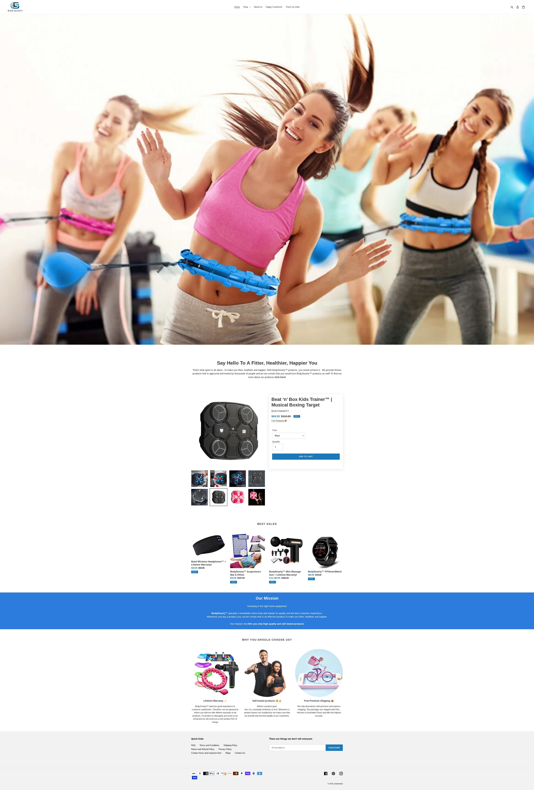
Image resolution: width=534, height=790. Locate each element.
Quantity (276, 441)
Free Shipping (277, 420)
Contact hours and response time (206, 753)
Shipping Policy (230, 745)
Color (274, 430)
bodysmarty (338, 784)
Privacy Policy (225, 749)
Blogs (228, 753)
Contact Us (240, 753)
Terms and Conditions (209, 745)
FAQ (193, 745)
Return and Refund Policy (202, 749)
